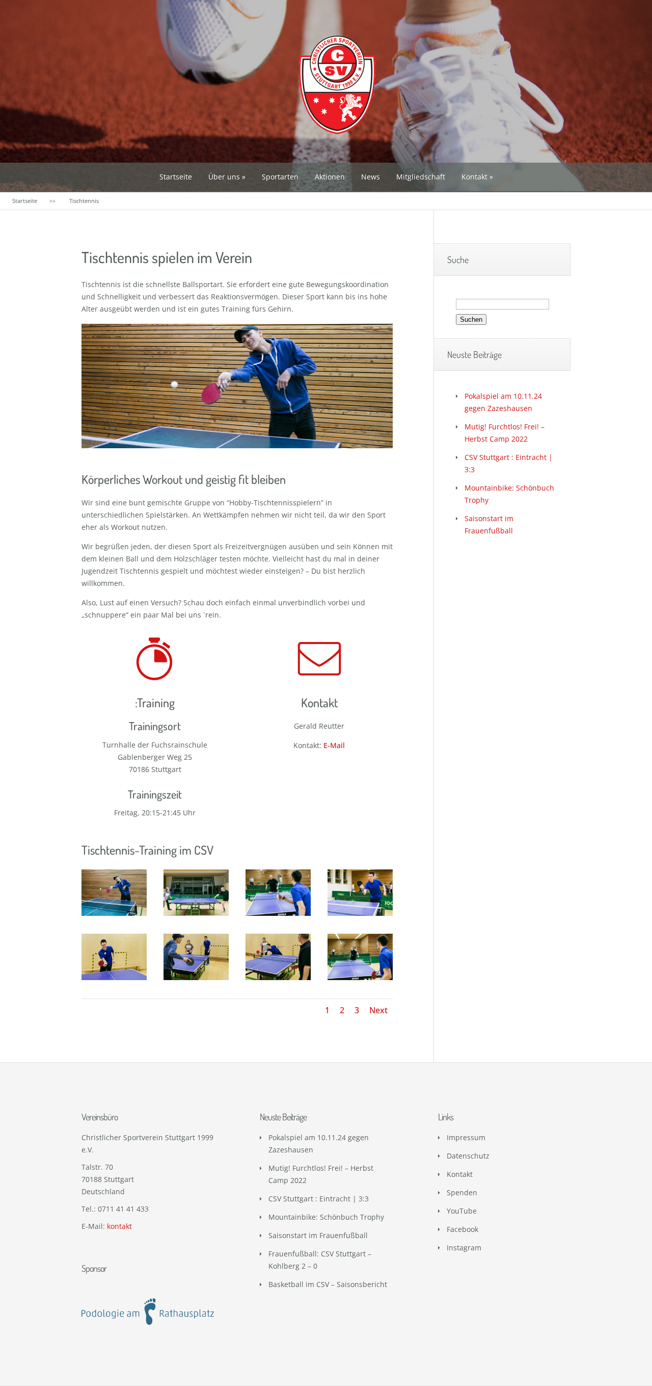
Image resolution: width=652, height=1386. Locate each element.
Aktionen (330, 177)
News (370, 177)
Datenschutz (468, 1156)
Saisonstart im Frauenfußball (318, 1235)
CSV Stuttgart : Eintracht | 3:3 (318, 1198)
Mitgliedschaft (420, 177)
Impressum (466, 1137)
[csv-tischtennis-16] (278, 979)
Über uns (224, 177)
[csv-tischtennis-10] (360, 915)
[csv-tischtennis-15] (196, 979)
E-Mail (334, 745)
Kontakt (474, 177)
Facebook (462, 1229)
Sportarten (280, 177)
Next (378, 1010)
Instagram (464, 1247)
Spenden (462, 1192)
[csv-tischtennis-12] (114, 979)
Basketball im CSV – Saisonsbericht (327, 1284)
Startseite (175, 177)
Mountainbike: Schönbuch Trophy (326, 1217)
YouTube (462, 1211)
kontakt (119, 1226)
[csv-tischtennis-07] (196, 915)
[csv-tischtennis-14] (360, 979)
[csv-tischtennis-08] (114, 915)
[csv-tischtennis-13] (278, 915)
